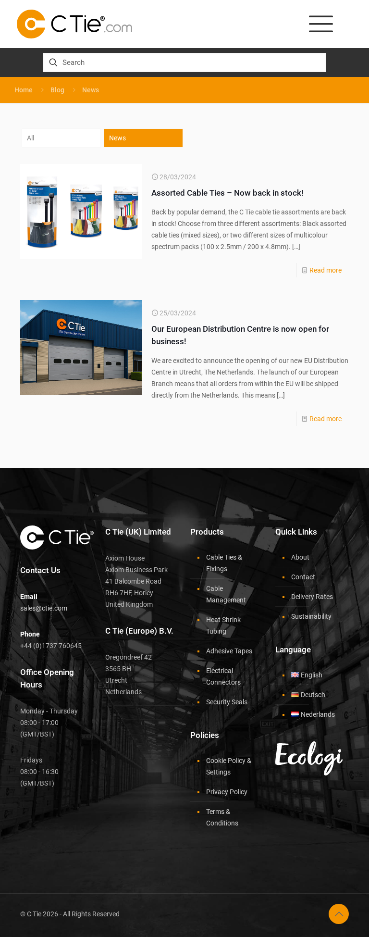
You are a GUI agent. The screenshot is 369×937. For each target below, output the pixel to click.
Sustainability (311, 616)
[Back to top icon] (339, 914)
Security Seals (226, 702)
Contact (303, 577)
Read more (325, 270)
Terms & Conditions (222, 817)
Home (23, 90)
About (300, 557)
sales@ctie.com (43, 608)
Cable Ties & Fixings (224, 563)
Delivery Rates (312, 596)
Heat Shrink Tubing (223, 625)
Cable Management (226, 594)
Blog (57, 90)
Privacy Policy (226, 792)
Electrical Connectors (223, 676)
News (117, 138)
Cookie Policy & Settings (228, 766)
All (30, 138)
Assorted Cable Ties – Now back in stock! (227, 193)
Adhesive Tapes (229, 651)
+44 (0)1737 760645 (51, 646)
